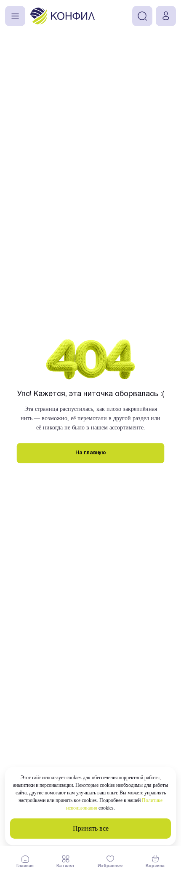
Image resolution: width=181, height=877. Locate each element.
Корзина (155, 866)
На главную (90, 453)
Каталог (65, 866)
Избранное (110, 866)
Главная (25, 866)
